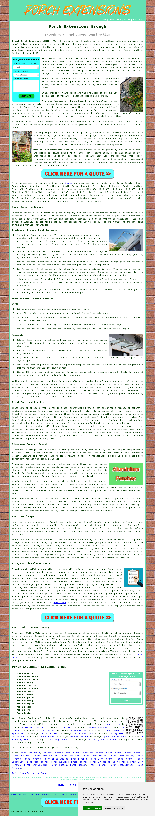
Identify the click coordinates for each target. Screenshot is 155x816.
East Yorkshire (21, 600)
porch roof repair (90, 522)
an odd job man (46, 730)
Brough (68, 183)
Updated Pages (46, 794)
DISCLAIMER (137, 20)
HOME (104, 20)
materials (93, 82)
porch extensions (46, 198)
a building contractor (60, 740)
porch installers (126, 192)
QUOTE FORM (59, 603)
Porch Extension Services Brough (40, 667)
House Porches (32, 759)
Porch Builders (21, 756)
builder (69, 58)
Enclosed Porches (53, 753)
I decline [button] (97, 808)
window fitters (79, 736)
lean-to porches (56, 590)
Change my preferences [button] (114, 808)
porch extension (27, 660)
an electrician (84, 733)
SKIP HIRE (66, 727)
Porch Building (70, 756)
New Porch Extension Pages (29, 794)
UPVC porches (66, 584)
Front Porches (133, 753)
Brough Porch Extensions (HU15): (32, 41)
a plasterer (113, 724)
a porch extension (41, 44)
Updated (64, 794)
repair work (105, 539)
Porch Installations (56, 759)
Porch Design (73, 753)
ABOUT (118, 20)
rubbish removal (97, 727)
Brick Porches (114, 753)
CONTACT (127, 20)
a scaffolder (78, 730)
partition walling (115, 736)
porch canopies (46, 572)
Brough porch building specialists (33, 569)
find (21, 633)
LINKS (111, 20)
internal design (82, 96)
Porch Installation (94, 756)
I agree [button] (87, 808)
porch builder (58, 124)
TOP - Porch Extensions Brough (30, 773)
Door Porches (79, 759)
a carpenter (48, 736)
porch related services (115, 597)
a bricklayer (49, 733)
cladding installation (102, 740)
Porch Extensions (30, 753)
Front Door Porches (102, 759)
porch (138, 150)
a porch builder (35, 724)
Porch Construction (45, 756)
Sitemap (13, 794)
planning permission (99, 104)
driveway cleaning (33, 727)
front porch (123, 411)
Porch (15, 183)
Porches (56, 794)
